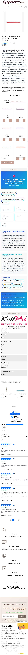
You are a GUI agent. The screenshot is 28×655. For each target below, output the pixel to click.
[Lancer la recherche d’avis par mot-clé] (27, 439)
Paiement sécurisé (14, 546)
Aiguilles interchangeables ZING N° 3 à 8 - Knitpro (21, 394)
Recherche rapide (6, 101)
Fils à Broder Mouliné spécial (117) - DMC (6, 394)
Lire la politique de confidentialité (8, 648)
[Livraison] (4, 541)
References (4, 327)
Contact (14, 560)
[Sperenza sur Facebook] (13, 592)
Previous (13, 406)
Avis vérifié (5, 446)
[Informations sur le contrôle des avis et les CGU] (21, 419)
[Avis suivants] (18, 520)
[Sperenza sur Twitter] (11, 592)
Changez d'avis (14, 572)
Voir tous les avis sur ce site (15, 421)
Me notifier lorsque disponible (7, 162)
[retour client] (4, 568)
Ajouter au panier (6, 400)
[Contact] (4, 529)
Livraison (14, 534)
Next (15, 406)
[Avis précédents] (10, 520)
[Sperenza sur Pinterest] (16, 592)
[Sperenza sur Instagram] (15, 592)
